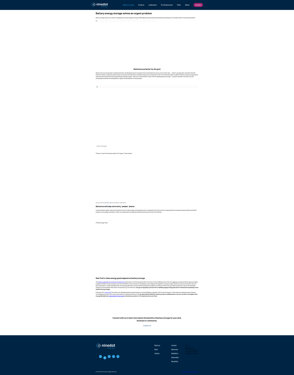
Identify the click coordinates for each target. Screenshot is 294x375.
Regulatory (174, 353)
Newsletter (174, 361)
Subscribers (175, 357)
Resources (174, 349)
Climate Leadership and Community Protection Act (111, 282)
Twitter (104, 357)
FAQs (179, 5)
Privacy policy (195, 371)
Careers (156, 353)
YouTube (113, 356)
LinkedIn (100, 356)
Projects (141, 5)
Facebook (117, 356)
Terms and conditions (187, 371)
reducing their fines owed (116, 296)
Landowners (153, 5)
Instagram (109, 356)
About (187, 5)
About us (157, 345)
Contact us (147, 326)
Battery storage (128, 5)
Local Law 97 (108, 292)
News (156, 349)
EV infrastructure (167, 5)
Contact (198, 5)
